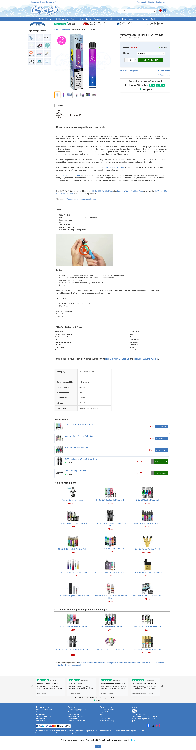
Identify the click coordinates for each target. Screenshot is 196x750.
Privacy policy (41, 719)
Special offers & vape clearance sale (67, 665)
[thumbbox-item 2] (63, 95)
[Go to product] (73, 492)
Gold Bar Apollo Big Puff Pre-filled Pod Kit (147, 572)
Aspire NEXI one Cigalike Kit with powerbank (73, 596)
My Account (141, 2)
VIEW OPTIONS (161, 427)
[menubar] (98, 19)
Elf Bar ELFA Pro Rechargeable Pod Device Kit (80, 127)
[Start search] (154, 10)
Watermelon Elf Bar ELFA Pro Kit (141, 34)
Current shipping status (77, 710)
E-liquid (49, 19)
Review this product (131, 71)
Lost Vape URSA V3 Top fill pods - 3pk (147, 596)
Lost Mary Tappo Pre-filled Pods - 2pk (79, 436)
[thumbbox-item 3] (70, 95)
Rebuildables (109, 19)
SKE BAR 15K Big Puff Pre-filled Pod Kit (73, 549)
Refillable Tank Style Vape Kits (146, 359)
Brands (145, 19)
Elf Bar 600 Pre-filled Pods (102, 191)
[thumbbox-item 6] (88, 95)
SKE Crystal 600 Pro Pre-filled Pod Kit (73, 572)
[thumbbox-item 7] (94, 95)
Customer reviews (42, 712)
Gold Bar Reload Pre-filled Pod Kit (147, 549)
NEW (41, 19)
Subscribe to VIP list (107, 710)
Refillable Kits (62, 19)
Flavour (126, 53)
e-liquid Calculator (106, 712)
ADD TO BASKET (151, 60)
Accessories (134, 19)
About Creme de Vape (44, 710)
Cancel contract (74, 719)
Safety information (107, 719)
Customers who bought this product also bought (80, 609)
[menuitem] (42, 19)
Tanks (88, 19)
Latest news (40, 714)
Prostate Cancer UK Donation (73, 500)
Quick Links (106, 707)
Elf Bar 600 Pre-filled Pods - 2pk (77, 447)
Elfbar (68, 30)
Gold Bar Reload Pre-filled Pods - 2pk (147, 649)
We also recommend (65, 483)
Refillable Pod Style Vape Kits (117, 359)
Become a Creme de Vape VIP (43, 2)
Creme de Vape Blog (107, 721)
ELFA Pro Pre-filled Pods (114, 167)
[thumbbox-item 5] (82, 95)
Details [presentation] (60, 105)
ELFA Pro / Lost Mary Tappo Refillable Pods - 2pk (83, 459)
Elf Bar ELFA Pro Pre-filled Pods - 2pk (79, 424)
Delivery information (75, 712)
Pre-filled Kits (77, 19)
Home (56, 30)
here (133, 740)
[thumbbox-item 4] (76, 95)
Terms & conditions (43, 716)
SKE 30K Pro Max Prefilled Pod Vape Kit (110, 548)
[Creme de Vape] (45, 10)
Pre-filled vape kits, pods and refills (92, 663)
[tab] (60, 105)
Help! (101, 714)
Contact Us (160, 2)
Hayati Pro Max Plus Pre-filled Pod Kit (147, 523)
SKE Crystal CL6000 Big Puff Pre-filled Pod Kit (110, 572)
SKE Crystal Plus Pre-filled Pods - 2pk (110, 649)
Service (71, 707)
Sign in (151, 2)
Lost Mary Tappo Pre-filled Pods (130, 191)
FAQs (101, 716)
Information (42, 707)
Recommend (165, 75)
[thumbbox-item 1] (57, 95)
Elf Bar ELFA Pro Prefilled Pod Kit (154, 663)
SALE (153, 19)
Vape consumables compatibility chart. (81, 199)
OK (98, 746)
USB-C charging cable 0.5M (75, 471)
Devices (97, 19)
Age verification (41, 721)
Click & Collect (73, 714)
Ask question (165, 71)
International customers (77, 721)
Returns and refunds (75, 716)
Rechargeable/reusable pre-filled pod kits (121, 663)
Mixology (122, 19)
